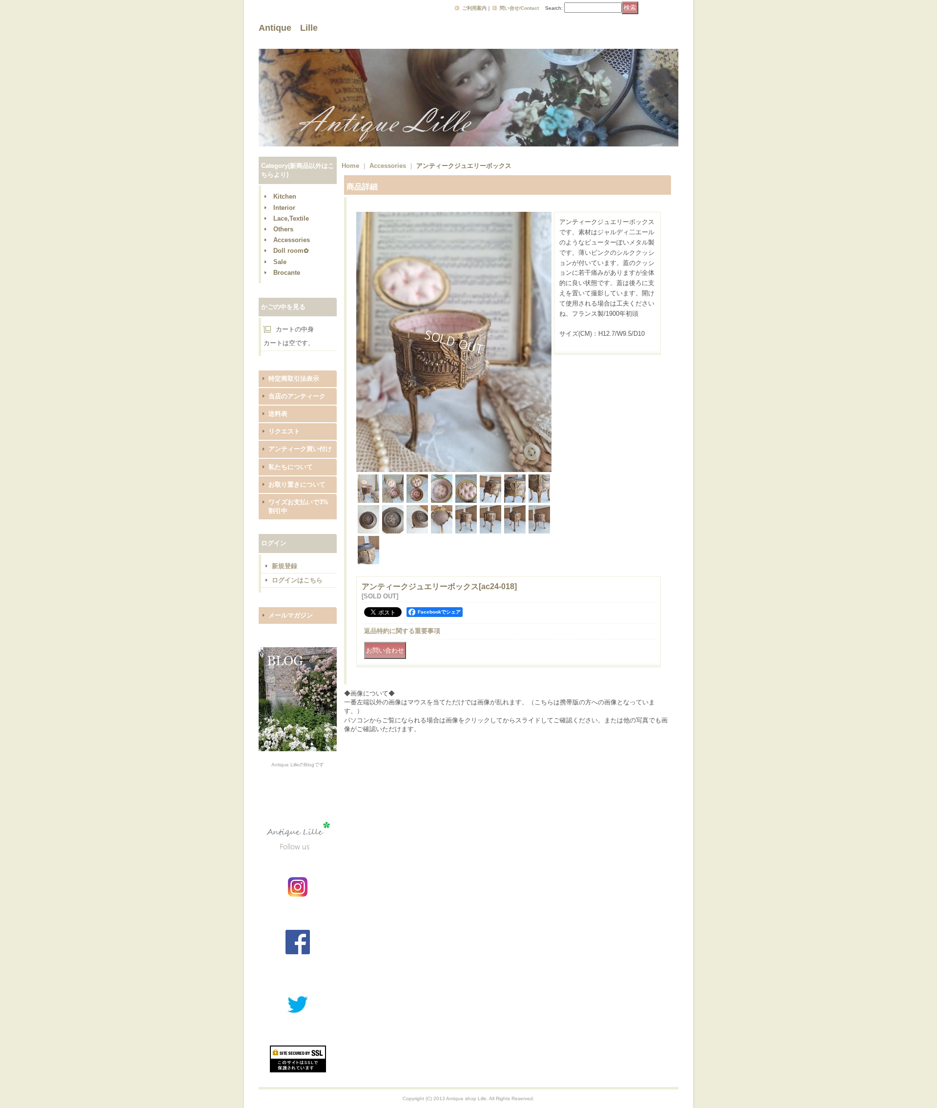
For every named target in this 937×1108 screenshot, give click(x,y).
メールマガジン (290, 615)
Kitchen (284, 196)
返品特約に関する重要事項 (402, 631)
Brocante (286, 272)
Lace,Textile (291, 218)
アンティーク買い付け (300, 448)
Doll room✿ (291, 250)
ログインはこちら (297, 580)
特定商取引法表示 (293, 378)
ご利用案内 (474, 8)
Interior (284, 207)
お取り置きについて (297, 484)
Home (350, 165)
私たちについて (290, 467)
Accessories (291, 240)
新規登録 (284, 566)
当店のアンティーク (297, 396)
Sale (279, 262)
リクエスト (284, 431)
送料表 (277, 413)
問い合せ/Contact (519, 8)
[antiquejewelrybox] (453, 469)
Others (283, 229)
